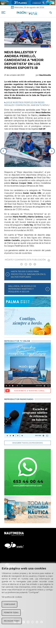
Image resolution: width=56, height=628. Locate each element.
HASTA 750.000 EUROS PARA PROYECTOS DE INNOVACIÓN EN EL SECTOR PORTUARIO (28, 274)
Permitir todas (11, 613)
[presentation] (3, 151)
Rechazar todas (12, 621)
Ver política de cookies (12, 597)
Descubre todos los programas (27, 443)
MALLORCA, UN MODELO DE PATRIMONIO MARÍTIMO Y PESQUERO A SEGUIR (22, 289)
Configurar (9, 604)
